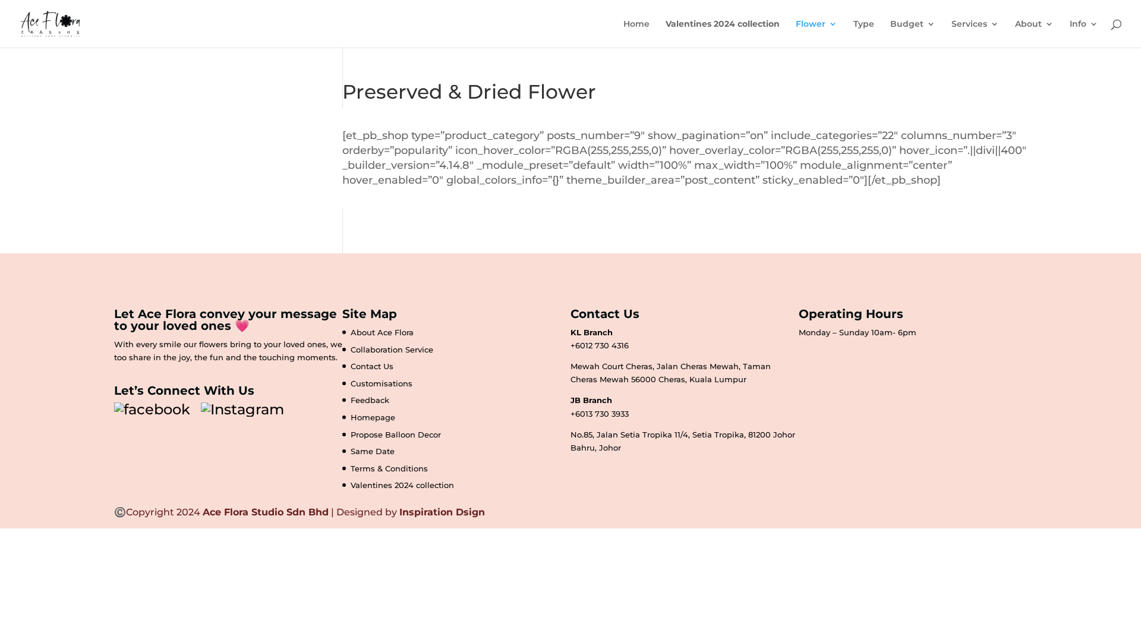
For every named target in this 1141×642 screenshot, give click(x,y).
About (1028, 24)
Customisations (381, 383)
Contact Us (372, 366)
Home (636, 24)
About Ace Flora (382, 332)
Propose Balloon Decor (396, 434)
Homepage (373, 417)
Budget (906, 24)
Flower (810, 24)
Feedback (370, 400)
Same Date (373, 451)
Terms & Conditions (389, 468)
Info (1078, 24)
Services (969, 24)
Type (863, 24)
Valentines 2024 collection (402, 485)
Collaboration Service (392, 349)
